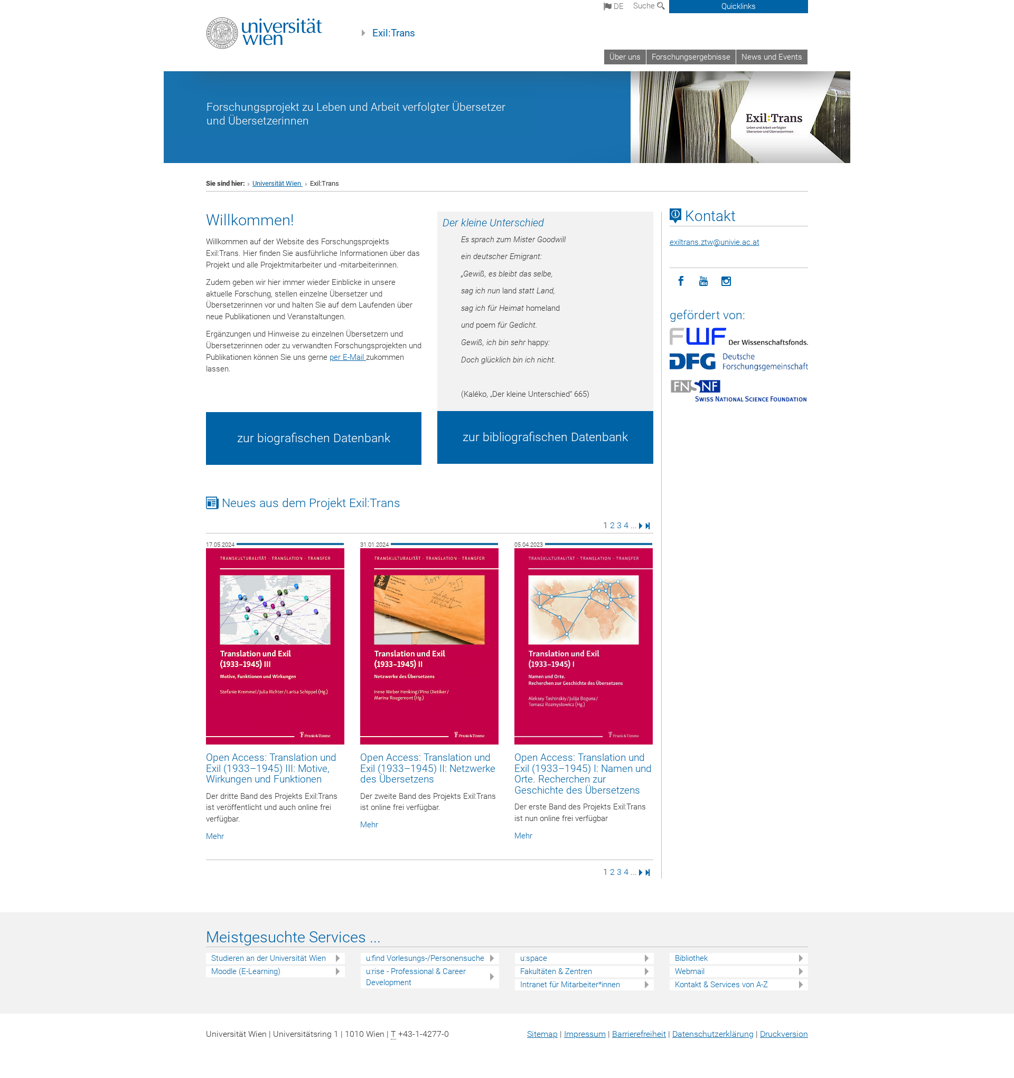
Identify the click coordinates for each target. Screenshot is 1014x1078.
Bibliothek (691, 958)
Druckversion (784, 1034)
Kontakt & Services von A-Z (721, 984)
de (618, 6)
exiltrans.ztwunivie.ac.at (714, 242)
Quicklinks (738, 6)
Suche (645, 6)
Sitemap (542, 1034)
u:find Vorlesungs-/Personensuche (425, 958)
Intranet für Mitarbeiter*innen (570, 984)
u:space (533, 958)
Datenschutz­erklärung (713, 1034)
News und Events (771, 57)
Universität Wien (277, 183)
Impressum (585, 1034)
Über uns (625, 57)
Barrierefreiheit (639, 1034)
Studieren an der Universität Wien (268, 958)
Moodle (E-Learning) (245, 971)
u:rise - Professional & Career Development (416, 977)
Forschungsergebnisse (691, 57)
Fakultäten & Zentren (556, 971)
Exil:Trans (393, 33)
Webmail (690, 971)
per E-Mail (348, 357)
